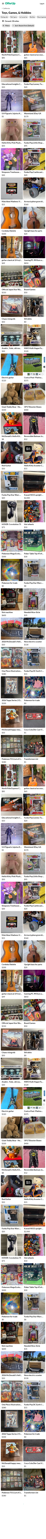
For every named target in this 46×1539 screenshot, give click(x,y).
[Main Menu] (3, 3)
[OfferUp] (10, 3)
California (6, 8)
